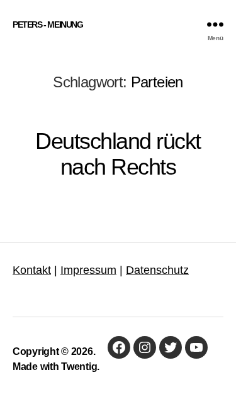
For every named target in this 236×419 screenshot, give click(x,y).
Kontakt (32, 270)
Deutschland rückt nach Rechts (118, 154)
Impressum (88, 270)
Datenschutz (157, 270)
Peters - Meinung (48, 24)
